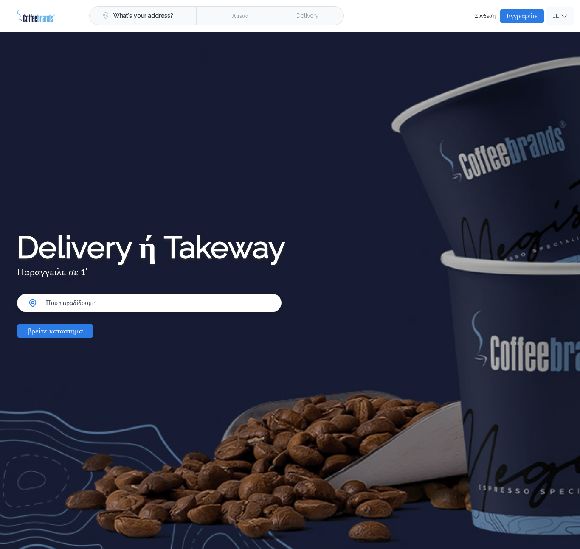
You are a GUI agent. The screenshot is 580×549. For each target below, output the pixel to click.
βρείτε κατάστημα (55, 330)
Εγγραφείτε (522, 16)
